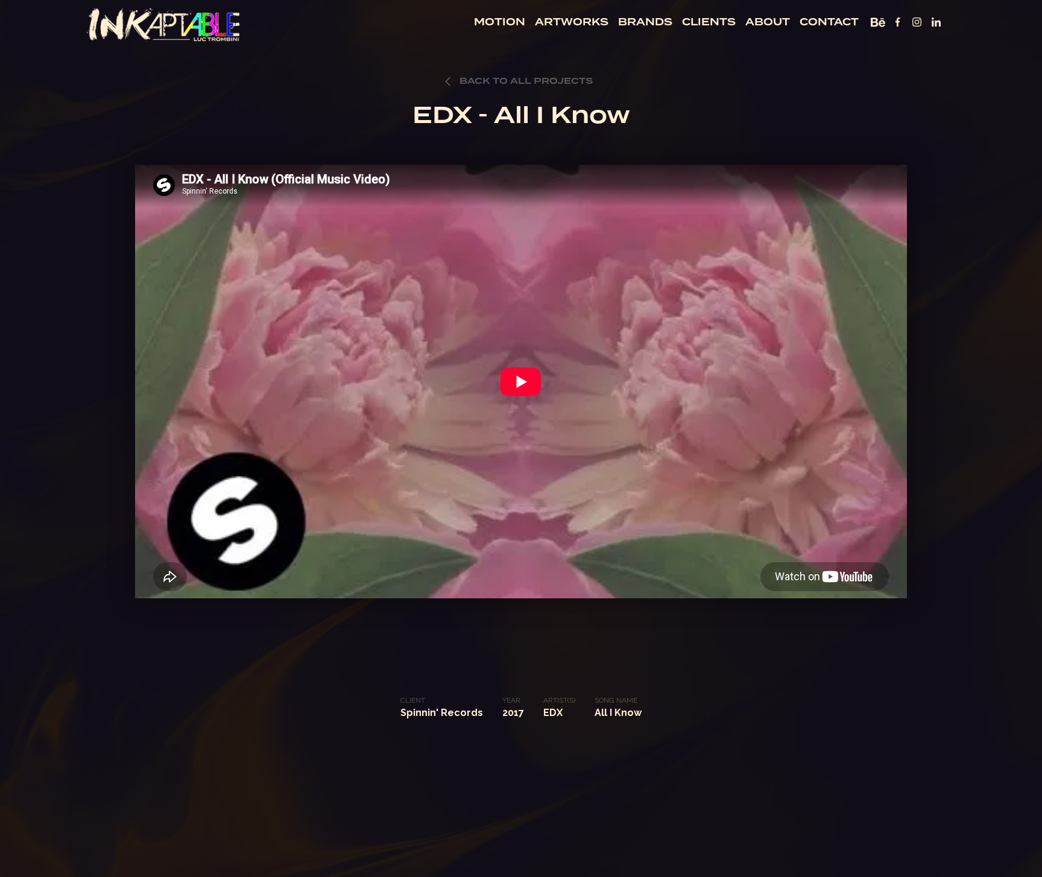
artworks (571, 22)
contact (829, 22)
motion (499, 22)
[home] (164, 24)
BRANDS (645, 22)
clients (709, 22)
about (767, 22)
